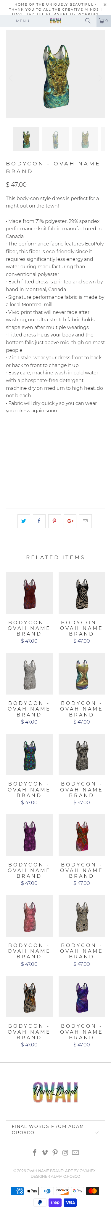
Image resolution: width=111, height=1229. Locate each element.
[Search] (90, 20)
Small (42, 434)
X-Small (18, 434)
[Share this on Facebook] (39, 521)
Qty (10, 466)
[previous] (11, 78)
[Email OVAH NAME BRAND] (75, 1153)
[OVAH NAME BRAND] (55, 21)
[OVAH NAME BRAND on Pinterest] (55, 1153)
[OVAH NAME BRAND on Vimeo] (45, 1153)
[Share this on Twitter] (23, 521)
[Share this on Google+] (70, 521)
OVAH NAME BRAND (45, 1171)
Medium (66, 434)
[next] (99, 78)
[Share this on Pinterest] (54, 521)
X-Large (18, 449)
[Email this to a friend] (85, 521)
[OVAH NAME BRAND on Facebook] (34, 1153)
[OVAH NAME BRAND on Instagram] (65, 1153)
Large (91, 434)
